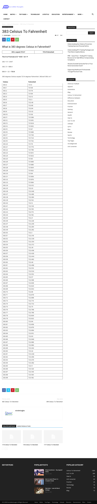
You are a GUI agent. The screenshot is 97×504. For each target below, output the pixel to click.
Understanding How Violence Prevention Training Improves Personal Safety (80, 45)
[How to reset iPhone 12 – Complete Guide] (39, 481)
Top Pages (22, 14)
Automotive (71, 89)
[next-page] (6, 448)
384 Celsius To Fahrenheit (54, 402)
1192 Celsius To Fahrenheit (30, 444)
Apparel (70, 86)
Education (56, 14)
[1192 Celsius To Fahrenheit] (32, 436)
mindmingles (7, 35)
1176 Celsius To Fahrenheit (9, 444)
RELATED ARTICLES (9, 426)
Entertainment (67, 14)
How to (70, 118)
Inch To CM (71, 121)
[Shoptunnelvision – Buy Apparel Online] (39, 472)
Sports (70, 135)
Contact (6, 19)
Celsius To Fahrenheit (12, 24)
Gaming (70, 109)
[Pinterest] (13, 39)
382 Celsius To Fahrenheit (10, 402)
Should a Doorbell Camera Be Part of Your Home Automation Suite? (80, 65)
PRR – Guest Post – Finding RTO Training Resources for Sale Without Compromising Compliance (81, 58)
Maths (12, 14)
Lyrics (69, 126)
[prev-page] (3, 448)
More (80, 14)
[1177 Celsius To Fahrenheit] (53, 436)
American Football (73, 84)
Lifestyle (45, 14)
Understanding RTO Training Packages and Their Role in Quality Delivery (81, 51)
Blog (69, 92)
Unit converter (72, 146)
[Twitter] (8, 39)
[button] (92, 14)
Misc (69, 129)
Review (70, 132)
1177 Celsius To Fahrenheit (51, 444)
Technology (35, 14)
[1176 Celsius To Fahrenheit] (11, 436)
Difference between (74, 98)
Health (70, 115)
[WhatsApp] (17, 39)
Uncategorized (72, 144)
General (70, 112)
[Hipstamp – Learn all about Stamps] (39, 490)
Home (5, 14)
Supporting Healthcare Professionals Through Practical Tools (79, 70)
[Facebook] (4, 39)
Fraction (70, 106)
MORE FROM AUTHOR (24, 426)
